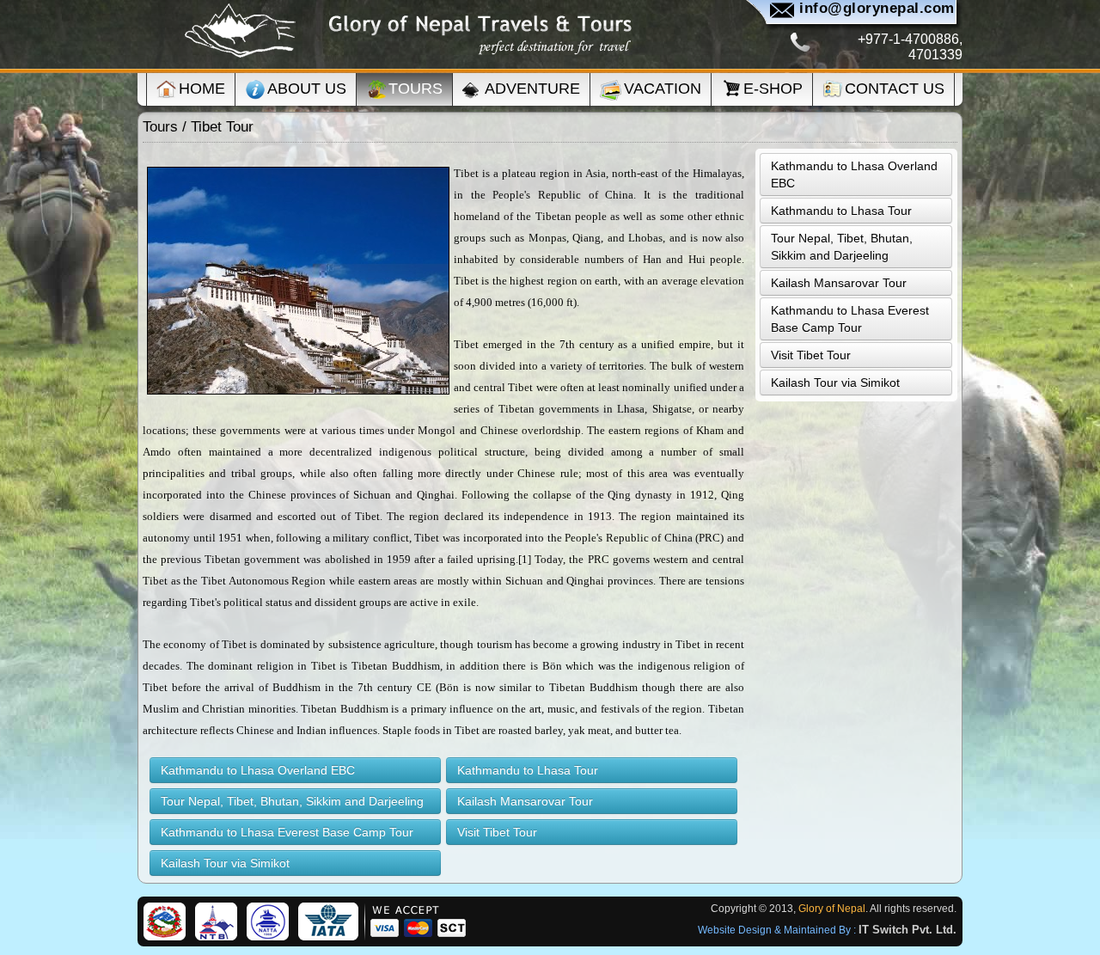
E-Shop (773, 88)
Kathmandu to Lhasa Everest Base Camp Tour (287, 832)
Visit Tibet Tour (497, 832)
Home (202, 88)
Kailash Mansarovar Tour (525, 801)
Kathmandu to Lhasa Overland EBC (258, 770)
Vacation (662, 88)
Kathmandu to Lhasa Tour (527, 770)
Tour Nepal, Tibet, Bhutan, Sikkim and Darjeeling (292, 801)
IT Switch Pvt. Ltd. (907, 929)
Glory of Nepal (831, 909)
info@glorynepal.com (877, 8)
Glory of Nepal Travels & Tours (408, 32)
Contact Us (894, 88)
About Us (306, 88)
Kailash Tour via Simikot (225, 863)
